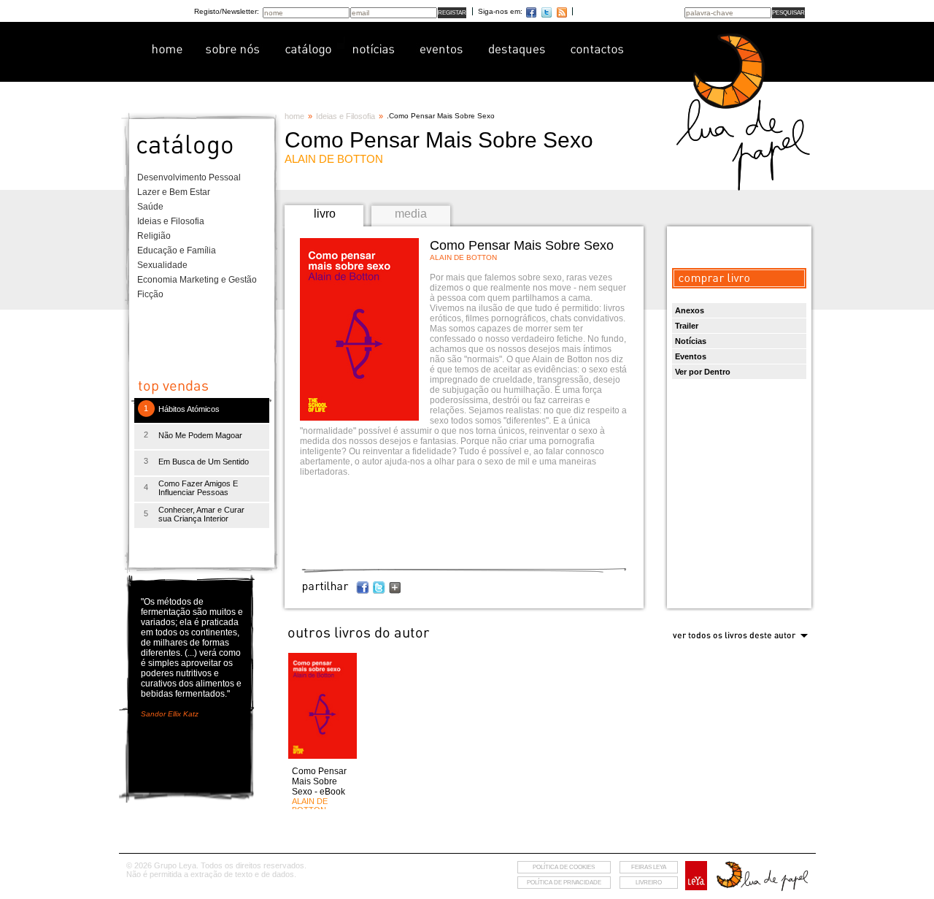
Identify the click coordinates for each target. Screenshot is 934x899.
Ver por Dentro (702, 371)
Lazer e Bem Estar (173, 192)
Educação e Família (176, 250)
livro (325, 213)
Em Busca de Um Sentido (203, 461)
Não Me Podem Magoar (200, 435)
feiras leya (648, 867)
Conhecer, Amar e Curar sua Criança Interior (201, 514)
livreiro (649, 882)
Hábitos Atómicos (189, 409)
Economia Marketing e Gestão (197, 280)
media (411, 213)
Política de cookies (564, 867)
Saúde (150, 207)
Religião (154, 236)
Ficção (150, 294)
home (294, 116)
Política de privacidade (564, 882)
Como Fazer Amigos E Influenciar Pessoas (198, 488)
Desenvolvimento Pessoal (189, 177)
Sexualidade (162, 265)
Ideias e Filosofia (170, 221)
